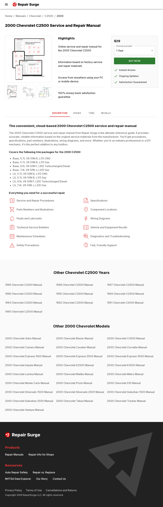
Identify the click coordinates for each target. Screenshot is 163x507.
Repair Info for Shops (41, 454)
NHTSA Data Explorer (18, 478)
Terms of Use (34, 490)
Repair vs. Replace (44, 472)
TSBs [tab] (91, 113)
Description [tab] (59, 113)
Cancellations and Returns (61, 490)
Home (8, 16)
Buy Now (134, 60)
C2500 (49, 16)
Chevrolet (35, 16)
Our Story (42, 478)
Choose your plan (124, 46)
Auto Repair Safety (16, 472)
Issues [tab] (77, 113)
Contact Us (59, 478)
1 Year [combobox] (120, 50)
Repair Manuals (14, 454)
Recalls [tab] (106, 113)
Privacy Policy (13, 490)
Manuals (21, 16)
